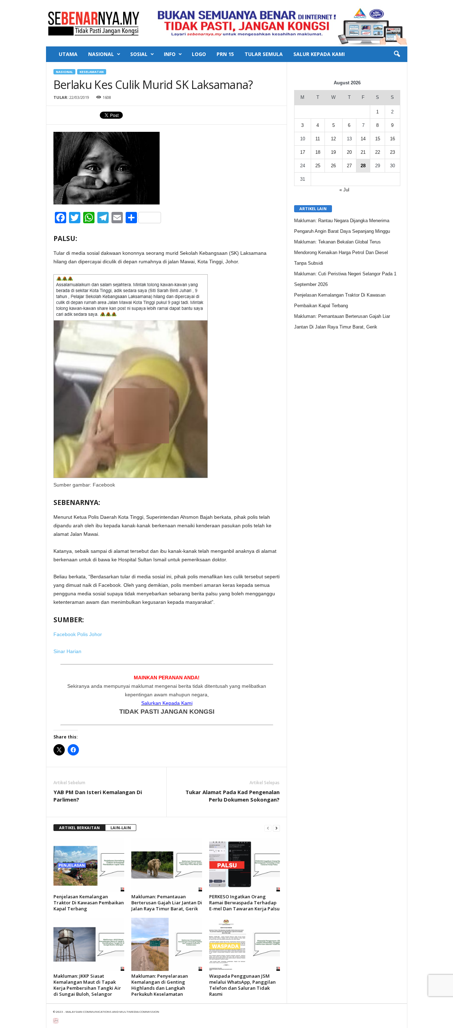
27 (349, 165)
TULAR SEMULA (264, 54)
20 (349, 152)
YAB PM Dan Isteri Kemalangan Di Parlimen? (97, 795)
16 (392, 138)
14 (363, 138)
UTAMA (68, 54)
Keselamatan (92, 71)
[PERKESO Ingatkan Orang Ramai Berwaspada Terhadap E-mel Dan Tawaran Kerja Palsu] (244, 865)
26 (333, 165)
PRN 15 (225, 54)
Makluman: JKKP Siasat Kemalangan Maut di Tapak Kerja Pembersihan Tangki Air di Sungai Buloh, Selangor (87, 985)
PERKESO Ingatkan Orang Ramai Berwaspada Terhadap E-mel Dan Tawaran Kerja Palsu (244, 902)
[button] (397, 54)
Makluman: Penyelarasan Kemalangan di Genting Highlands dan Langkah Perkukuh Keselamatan (159, 985)
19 (333, 152)
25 (317, 165)
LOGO (199, 54)
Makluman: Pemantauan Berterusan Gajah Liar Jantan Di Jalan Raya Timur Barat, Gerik (166, 902)
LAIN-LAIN (120, 827)
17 (302, 152)
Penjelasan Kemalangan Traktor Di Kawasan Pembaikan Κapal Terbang (88, 902)
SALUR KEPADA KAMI (319, 54)
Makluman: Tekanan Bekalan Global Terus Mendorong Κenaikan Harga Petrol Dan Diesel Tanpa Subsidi (341, 252)
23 (392, 152)
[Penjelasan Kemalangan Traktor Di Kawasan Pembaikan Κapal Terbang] (88, 865)
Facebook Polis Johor (77, 634)
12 (333, 138)
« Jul (344, 189)
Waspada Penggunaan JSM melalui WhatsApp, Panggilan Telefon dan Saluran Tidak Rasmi (242, 985)
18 (317, 152)
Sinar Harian (67, 651)
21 (363, 152)
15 (377, 138)
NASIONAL (101, 54)
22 (377, 152)
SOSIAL (139, 54)
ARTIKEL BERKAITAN (79, 827)
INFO (170, 54)
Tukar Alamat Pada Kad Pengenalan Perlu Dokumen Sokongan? (232, 795)
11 (317, 138)
